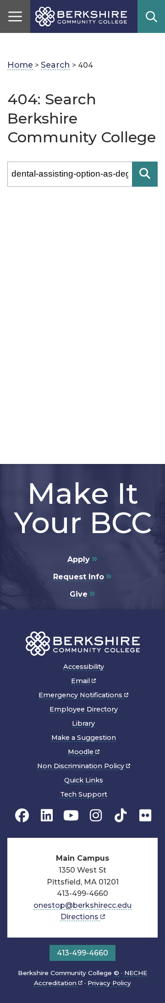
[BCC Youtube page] (71, 815)
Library (83, 723)
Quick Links (83, 780)
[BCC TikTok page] (120, 815)
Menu (15, 16)
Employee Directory (84, 709)
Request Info (78, 576)
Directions (80, 916)
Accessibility (83, 667)
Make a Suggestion (83, 737)
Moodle (81, 752)
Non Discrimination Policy (81, 766)
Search (151, 16)
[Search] (145, 174)
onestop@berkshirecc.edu (82, 905)
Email (81, 681)
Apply (78, 559)
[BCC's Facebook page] (22, 815)
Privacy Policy (109, 983)
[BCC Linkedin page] (47, 815)
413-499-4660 (82, 953)
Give (79, 594)
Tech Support (83, 794)
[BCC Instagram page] (96, 815)
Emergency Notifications (81, 695)
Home (20, 65)
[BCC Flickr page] (145, 815)
